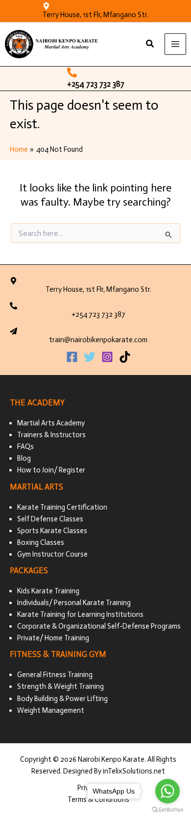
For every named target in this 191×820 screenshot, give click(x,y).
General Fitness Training (55, 674)
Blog (24, 458)
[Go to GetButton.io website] (167, 810)
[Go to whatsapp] (167, 791)
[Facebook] (72, 357)
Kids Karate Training (48, 590)
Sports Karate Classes (52, 530)
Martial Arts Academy (51, 423)
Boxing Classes (40, 542)
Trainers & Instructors (51, 434)
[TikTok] (125, 357)
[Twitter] (90, 357)
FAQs (25, 446)
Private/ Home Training (53, 637)
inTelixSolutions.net (134, 771)
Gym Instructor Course (52, 554)
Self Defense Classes (50, 519)
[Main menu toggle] (175, 44)
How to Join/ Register (51, 470)
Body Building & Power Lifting (62, 698)
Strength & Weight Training (60, 686)
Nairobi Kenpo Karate (111, 759)
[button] (150, 45)
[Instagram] (107, 357)
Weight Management (50, 710)
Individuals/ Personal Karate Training (74, 602)
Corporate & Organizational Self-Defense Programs (99, 626)
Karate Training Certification (62, 507)
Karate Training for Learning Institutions (80, 614)
